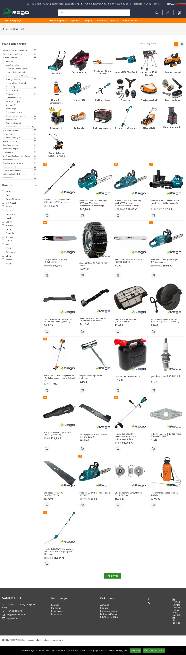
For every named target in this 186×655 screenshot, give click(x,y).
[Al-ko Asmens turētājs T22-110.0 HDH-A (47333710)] (166, 412)
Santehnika (8, 152)
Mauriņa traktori (172, 72)
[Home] (3, 29)
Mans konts (56, 614)
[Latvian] (176, 3)
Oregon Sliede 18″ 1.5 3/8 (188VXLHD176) (55, 260)
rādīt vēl (113, 575)
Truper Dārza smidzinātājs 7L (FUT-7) (164, 494)
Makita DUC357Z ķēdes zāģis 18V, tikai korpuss (164, 260)
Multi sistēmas (102, 100)
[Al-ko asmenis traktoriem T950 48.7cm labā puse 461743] (95, 297)
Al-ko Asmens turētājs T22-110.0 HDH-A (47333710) (166, 435)
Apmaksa (75, 20)
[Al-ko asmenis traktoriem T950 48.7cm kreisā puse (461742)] (59, 298)
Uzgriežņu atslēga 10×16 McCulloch (90, 376)
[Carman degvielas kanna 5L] (130, 355)
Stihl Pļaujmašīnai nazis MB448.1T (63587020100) (94, 435)
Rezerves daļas (172, 100)
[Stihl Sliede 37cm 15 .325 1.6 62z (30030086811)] (130, 238)
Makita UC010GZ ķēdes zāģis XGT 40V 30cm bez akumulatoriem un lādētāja (129, 203)
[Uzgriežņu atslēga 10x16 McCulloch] (95, 354)
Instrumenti (8, 134)
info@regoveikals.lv (16, 614)
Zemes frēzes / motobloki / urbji (56, 154)
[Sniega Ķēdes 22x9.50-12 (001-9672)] (95, 240)
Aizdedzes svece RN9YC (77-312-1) (166, 377)
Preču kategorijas (58, 20)
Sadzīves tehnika (10, 145)
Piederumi (126, 100)
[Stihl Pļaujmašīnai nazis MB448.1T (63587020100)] (95, 413)
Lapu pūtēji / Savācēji (126, 72)
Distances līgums (108, 614)
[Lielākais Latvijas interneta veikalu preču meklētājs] (176, 607)
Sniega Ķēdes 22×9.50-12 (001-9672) (94, 264)
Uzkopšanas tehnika (12, 170)
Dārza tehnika (10, 57)
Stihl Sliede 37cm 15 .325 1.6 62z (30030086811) (129, 260)
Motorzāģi (79, 100)
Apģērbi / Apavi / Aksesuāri (15, 50)
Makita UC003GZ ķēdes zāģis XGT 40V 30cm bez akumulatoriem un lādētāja (93, 203)
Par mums (102, 20)
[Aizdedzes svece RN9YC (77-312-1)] (166, 355)
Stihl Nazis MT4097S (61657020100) (53, 494)
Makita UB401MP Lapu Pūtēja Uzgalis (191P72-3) (57, 433)
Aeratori (56, 73)
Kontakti (115, 20)
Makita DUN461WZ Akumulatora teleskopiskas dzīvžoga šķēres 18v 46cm (59, 551)
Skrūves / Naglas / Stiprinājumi (16, 156)
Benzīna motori (79, 72)
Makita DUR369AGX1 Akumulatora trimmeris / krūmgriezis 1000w (126, 436)
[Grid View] (176, 44)
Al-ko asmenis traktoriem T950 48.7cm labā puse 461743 (94, 319)
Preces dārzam (10, 141)
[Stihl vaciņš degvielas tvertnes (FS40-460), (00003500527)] (166, 298)
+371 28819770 (14, 611)
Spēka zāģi (79, 128)
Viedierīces (8, 177)
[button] (47, 215)
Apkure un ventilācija (12, 54)
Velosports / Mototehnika (14, 174)
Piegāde (88, 20)
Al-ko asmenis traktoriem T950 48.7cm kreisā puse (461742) (58, 320)
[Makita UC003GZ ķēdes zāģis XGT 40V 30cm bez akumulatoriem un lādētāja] (95, 179)
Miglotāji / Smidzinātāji (56, 101)
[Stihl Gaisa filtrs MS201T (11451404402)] (130, 298)
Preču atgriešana (108, 611)
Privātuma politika (109, 617)
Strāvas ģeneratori (102, 128)
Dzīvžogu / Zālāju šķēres (102, 72)
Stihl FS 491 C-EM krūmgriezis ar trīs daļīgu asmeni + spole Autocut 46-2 (59, 378)
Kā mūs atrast (130, 20)
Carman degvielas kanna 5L (128, 376)
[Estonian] (173, 3)
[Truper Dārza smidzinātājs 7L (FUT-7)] (166, 471)
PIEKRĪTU (135, 650)
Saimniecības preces (12, 148)
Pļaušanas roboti (149, 100)
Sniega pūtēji (56, 128)
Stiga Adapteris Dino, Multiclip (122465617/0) (129, 494)
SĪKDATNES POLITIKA (154, 650)
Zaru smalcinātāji (172, 127)
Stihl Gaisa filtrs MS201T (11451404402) (126, 320)
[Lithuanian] (180, 3)
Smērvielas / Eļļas (11, 159)
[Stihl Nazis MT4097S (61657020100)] (59, 471)
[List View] (181, 44)
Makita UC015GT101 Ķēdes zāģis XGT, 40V (94, 494)
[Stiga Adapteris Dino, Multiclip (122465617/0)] (130, 471)
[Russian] (184, 3)
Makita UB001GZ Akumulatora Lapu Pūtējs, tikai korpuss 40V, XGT (165, 203)
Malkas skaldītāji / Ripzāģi (149, 73)
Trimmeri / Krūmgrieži (126, 128)
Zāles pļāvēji (149, 128)
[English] (169, 3)
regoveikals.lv (13, 618)
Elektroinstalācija (10, 130)
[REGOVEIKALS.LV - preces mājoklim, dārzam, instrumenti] (16, 13)
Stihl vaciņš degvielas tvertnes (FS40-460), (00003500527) (165, 320)
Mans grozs (57, 611)
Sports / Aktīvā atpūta (13, 163)
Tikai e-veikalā (9, 167)
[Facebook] (149, 603)
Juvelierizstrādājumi (12, 137)
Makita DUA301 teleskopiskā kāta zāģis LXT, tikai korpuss (57, 200)
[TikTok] (149, 598)
